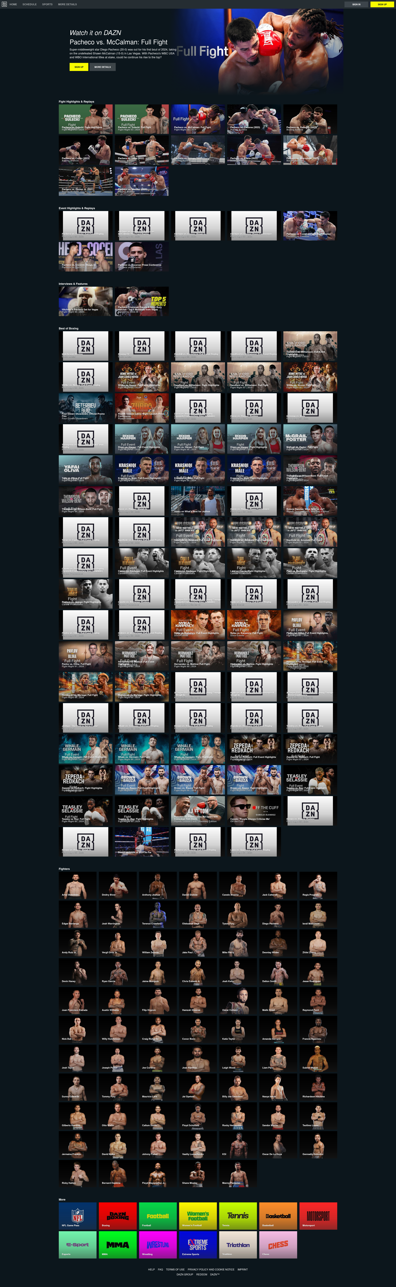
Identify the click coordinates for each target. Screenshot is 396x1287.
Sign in (356, 4)
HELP (151, 1269)
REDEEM (201, 1274)
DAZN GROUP (185, 1274)
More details (67, 4)
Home (13, 4)
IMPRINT (243, 1269)
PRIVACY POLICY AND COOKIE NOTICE (211, 1269)
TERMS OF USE (175, 1269)
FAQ (160, 1269)
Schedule (30, 4)
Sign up (382, 4)
